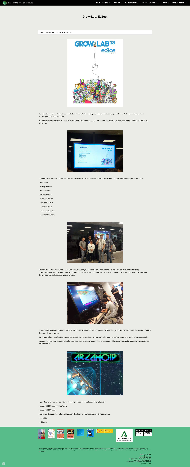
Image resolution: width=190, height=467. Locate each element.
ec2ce (62, 117)
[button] (187, 2)
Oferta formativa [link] (131, 3)
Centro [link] (164, 3)
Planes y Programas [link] (149, 3)
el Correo (43, 422)
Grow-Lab (129, 114)
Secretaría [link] (106, 3)
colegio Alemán (78, 337)
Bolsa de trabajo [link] (178, 3)
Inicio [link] (98, 3)
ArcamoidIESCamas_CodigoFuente (53, 406)
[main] (95, 16)
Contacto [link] (116, 3)
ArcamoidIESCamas (48, 410)
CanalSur (43, 418)
